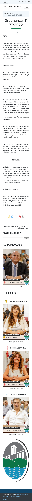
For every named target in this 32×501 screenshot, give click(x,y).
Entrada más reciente (11, 226)
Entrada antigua (23, 228)
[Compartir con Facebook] (16, 217)
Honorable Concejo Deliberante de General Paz (15, 495)
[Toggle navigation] (5, 2)
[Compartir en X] (12, 217)
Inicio (6, 13)
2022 (12, 13)
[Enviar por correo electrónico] (9, 217)
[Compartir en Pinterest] (19, 217)
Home (4, 499)
